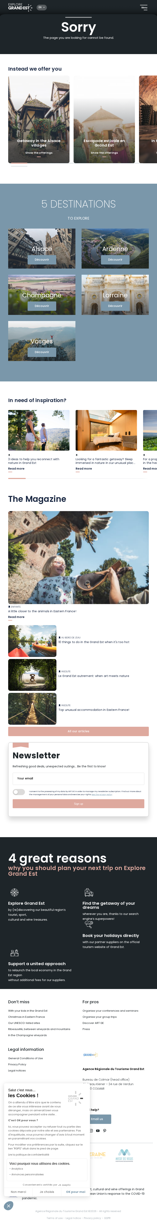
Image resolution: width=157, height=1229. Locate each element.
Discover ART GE (93, 1023)
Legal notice (73, 1218)
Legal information (26, 1050)
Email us (97, 1119)
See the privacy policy (102, 794)
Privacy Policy (17, 1064)
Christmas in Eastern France (26, 1017)
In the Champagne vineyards (27, 1035)
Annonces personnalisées (27, 1175)
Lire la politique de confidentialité (28, 1155)
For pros (91, 1002)
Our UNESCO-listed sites (24, 1023)
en (40, 8)
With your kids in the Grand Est (27, 1011)
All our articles (78, 731)
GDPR (107, 1218)
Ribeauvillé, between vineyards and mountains (39, 1029)
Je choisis (47, 1192)
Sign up (78, 803)
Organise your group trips (100, 1017)
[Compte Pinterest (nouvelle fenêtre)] (103, 1131)
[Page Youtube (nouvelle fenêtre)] (97, 1131)
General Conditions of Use (25, 1058)
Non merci (18, 1192)
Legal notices (17, 1071)
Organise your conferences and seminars (110, 1011)
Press (86, 1029)
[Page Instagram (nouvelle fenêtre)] (91, 1131)
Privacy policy (92, 1218)
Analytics (17, 1169)
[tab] (19, 163)
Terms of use (55, 1218)
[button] (8, 1206)
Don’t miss (18, 1002)
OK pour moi (75, 1192)
